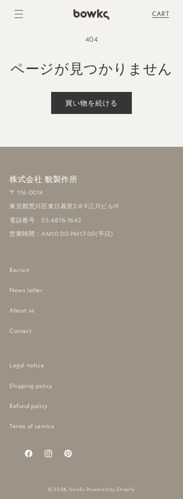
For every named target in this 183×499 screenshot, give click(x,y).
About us (22, 310)
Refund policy (28, 405)
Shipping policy (31, 385)
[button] (18, 14)
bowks (77, 489)
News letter (26, 290)
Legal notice (26, 365)
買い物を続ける (91, 102)
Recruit (19, 269)
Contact (20, 330)
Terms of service (32, 426)
